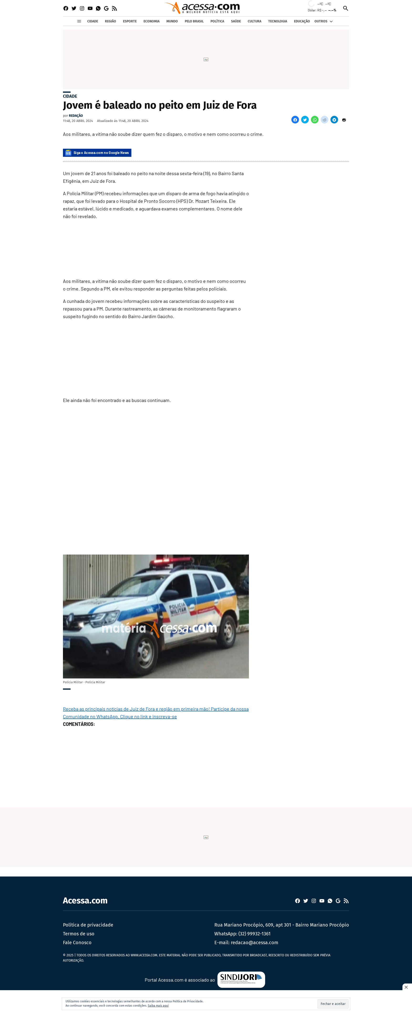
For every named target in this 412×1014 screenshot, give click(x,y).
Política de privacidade (88, 925)
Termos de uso (78, 934)
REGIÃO (110, 21)
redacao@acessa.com (254, 942)
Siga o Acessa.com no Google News (101, 153)
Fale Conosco (77, 942)
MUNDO (172, 21)
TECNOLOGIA (277, 21)
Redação (76, 116)
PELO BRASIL (194, 21)
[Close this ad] (407, 987)
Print (344, 119)
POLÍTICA (217, 21)
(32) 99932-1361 (254, 934)
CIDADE (92, 21)
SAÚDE (236, 21)
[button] (295, 119)
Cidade (70, 96)
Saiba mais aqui (158, 1005)
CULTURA (254, 21)
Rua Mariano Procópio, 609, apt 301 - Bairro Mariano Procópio (281, 925)
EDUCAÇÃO (302, 21)
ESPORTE (130, 21)
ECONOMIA (152, 21)
